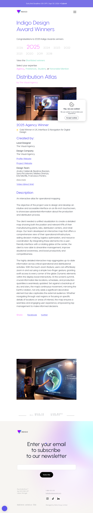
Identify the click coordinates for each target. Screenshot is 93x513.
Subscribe (46, 475)
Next (78, 400)
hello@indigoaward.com (53, 493)
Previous (15, 400)
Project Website (24, 163)
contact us (28, 504)
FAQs (34, 504)
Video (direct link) (25, 184)
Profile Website (24, 158)
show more (21, 180)
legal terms (20, 504)
